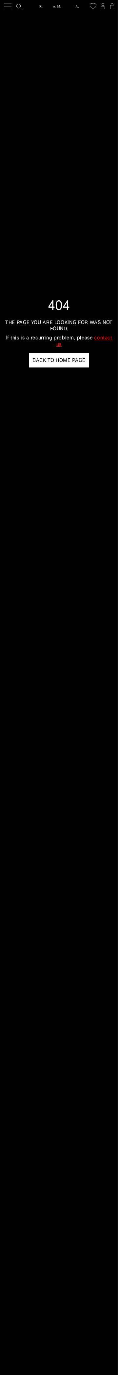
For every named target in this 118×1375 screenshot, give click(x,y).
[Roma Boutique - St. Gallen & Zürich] (59, 6)
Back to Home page (59, 360)
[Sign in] (103, 6)
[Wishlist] (93, 6)
